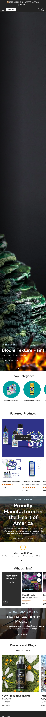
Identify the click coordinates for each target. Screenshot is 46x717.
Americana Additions (11, 481)
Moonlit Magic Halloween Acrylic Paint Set (30, 598)
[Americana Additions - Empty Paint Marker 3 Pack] (32, 468)
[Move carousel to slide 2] (6, 368)
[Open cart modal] (42, 9)
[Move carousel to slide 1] (3, 368)
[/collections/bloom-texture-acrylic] (23, 191)
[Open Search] (38, 9)
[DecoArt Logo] (11, 9)
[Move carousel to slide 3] (10, 368)
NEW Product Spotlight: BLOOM (16, 697)
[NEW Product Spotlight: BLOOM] (20, 673)
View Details (23, 5)
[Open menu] (3, 9)
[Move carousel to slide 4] (14, 368)
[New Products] (5, 602)
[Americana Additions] (11, 468)
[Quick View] (18, 466)
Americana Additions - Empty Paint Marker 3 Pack (32, 484)
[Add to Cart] (18, 462)
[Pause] (18, 368)
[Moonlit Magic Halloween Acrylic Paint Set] (32, 582)
